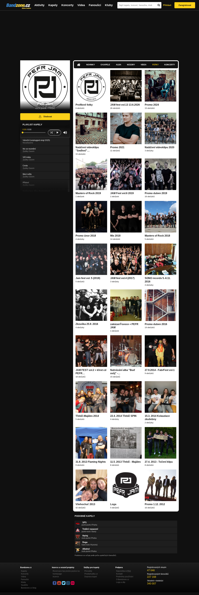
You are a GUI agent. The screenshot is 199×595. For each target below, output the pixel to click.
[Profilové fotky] (91, 86)
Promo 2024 (152, 104)
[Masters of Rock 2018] (160, 216)
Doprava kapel (90, 577)
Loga (113, 504)
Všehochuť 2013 (85, 504)
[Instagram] (68, 583)
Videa (81, 5)
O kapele (105, 65)
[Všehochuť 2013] (91, 485)
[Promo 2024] (160, 86)
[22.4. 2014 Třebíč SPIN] (126, 397)
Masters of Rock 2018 (157, 235)
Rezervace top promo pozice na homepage (66, 572)
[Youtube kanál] (59, 583)
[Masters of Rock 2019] (91, 174)
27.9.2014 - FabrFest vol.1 (160, 370)
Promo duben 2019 (156, 193)
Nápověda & (123, 571)
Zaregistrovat (184, 5)
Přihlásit (167, 5)
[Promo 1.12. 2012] (160, 485)
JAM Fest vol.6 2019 (122, 193)
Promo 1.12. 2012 (155, 504)
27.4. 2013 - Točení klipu (159, 461)
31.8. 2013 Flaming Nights (91, 461)
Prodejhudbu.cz (91, 574)
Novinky (90, 65)
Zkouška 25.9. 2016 (87, 324)
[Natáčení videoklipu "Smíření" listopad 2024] (91, 128)
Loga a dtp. (121, 582)
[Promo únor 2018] (91, 216)
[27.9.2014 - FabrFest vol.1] (160, 351)
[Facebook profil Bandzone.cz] (54, 583)
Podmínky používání (124, 577)
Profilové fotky (84, 104)
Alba (118, 65)
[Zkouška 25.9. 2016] (91, 305)
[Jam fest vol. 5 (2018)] (91, 259)
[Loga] (126, 485)
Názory (131, 65)
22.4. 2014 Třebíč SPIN (123, 416)
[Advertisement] (99, 34)
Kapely (53, 5)
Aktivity (39, 5)
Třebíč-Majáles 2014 (87, 416)
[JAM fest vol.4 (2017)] (126, 259)
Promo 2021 (117, 147)
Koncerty (67, 5)
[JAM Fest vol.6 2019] (126, 174)
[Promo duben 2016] (160, 305)
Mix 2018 (115, 235)
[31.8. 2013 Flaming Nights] (91, 443)
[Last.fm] (72, 583)
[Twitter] (63, 583)
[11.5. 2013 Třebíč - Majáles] (126, 443)
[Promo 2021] (126, 128)
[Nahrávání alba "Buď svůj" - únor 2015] (126, 351)
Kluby (109, 5)
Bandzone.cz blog (28, 588)
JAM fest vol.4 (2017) (122, 278)
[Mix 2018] (126, 216)
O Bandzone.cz (122, 579)
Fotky (155, 65)
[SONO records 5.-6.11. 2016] (160, 259)
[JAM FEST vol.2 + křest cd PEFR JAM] (91, 351)
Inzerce (56, 577)
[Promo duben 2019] (160, 174)
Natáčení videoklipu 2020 (159, 147)
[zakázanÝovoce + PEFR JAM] (126, 305)
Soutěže (24, 585)
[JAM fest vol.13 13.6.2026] (126, 86)
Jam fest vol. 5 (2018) (88, 278)
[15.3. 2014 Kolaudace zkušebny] (160, 397)
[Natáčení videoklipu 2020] (160, 128)
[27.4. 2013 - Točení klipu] (160, 443)
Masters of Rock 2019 (88, 193)
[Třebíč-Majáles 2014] (91, 397)
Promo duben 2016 (156, 324)
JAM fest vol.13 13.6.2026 (125, 104)
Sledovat (47, 116)
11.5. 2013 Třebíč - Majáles (125, 461)
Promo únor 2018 (86, 235)
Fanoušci (95, 5)
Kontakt (119, 574)
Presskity (88, 571)
